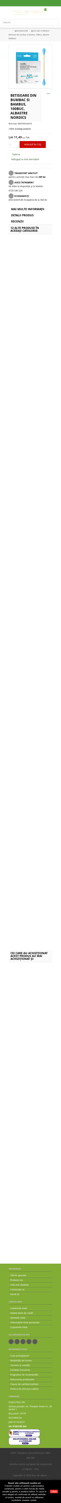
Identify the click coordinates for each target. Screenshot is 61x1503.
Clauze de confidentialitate (24, 1384)
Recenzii (17, 221)
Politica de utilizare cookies (24, 1389)
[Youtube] (28, 1341)
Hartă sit (14, 1294)
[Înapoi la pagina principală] (9, 31)
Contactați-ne (17, 1289)
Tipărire (15, 154)
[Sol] (24, 1440)
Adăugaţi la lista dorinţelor (25, 159)
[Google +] (22, 1341)
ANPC (13, 1452)
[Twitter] (17, 1341)
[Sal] (24, 1432)
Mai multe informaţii (27, 209)
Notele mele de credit (21, 1313)
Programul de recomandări (24, 1374)
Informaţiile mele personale (24, 1322)
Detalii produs (22, 215)
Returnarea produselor (22, 1379)
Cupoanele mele (18, 1327)
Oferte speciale (18, 1275)
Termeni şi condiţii (20, 1365)
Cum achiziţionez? (19, 1355)
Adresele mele (17, 1317)
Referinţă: (13, 123)
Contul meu (15, 1301)
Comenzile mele (18, 1308)
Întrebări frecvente (20, 1370)
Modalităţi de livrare (21, 1360)
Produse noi (16, 1280)
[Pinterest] (34, 1341)
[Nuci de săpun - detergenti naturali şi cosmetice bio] (30, 11)
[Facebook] (11, 1341)
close (54, 1491)
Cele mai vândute (19, 1284)
